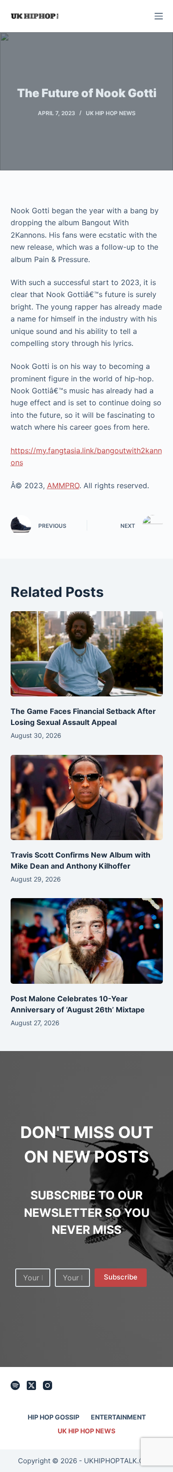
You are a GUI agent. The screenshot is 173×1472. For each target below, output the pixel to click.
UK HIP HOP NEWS (111, 113)
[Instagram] (47, 1385)
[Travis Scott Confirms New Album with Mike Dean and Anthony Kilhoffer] (87, 798)
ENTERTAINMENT (118, 1417)
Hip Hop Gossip (53, 1417)
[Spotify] (15, 1385)
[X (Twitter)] (31, 1385)
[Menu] (159, 16)
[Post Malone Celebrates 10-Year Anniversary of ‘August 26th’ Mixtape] (87, 941)
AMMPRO (63, 485)
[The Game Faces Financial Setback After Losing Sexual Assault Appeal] (87, 654)
